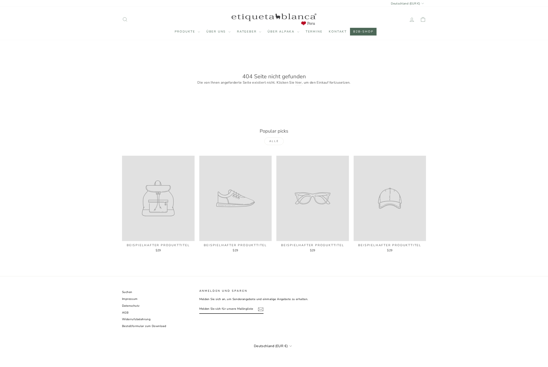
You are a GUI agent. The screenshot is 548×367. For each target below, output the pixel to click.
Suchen (127, 292)
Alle (274, 141)
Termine (314, 32)
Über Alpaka (282, 32)
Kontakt (338, 32)
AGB (125, 313)
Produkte (186, 32)
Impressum (130, 299)
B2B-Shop (363, 32)
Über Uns (216, 32)
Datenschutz (130, 306)
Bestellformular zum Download (144, 326)
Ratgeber (247, 32)
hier (298, 82)
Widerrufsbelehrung (136, 319)
